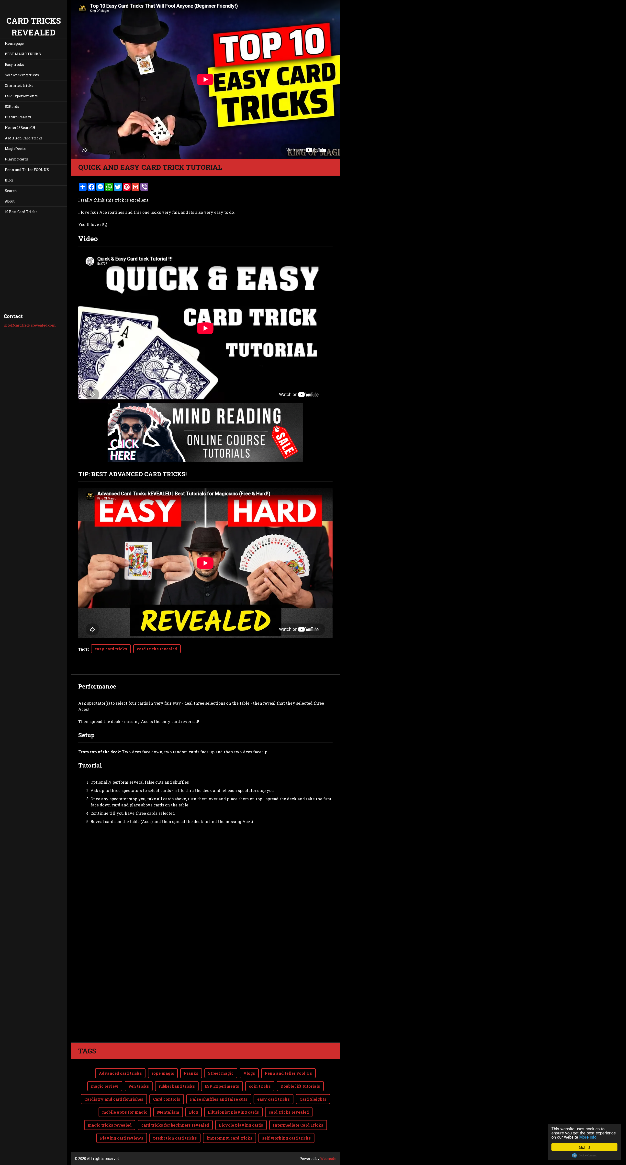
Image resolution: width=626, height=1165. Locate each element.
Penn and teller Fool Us (288, 1073)
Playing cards (17, 159)
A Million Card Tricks (24, 138)
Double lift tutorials (300, 1086)
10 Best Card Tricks (21, 211)
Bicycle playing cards (241, 1125)
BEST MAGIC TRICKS (23, 54)
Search (11, 190)
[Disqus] (205, 974)
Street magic (221, 1073)
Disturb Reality (18, 117)
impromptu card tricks (229, 1138)
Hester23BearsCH (20, 127)
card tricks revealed (157, 648)
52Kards (12, 106)
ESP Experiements (21, 96)
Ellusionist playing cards (233, 1112)
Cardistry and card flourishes (113, 1099)
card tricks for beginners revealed (175, 1125)
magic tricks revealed (110, 1125)
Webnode (328, 1158)
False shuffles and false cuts (218, 1099)
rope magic (163, 1073)
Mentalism (168, 1112)
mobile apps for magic (124, 1112)
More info (587, 1137)
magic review (105, 1086)
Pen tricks (138, 1086)
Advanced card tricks (120, 1073)
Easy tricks (14, 64)
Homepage (14, 43)
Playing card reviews (121, 1138)
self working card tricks (286, 1138)
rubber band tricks (177, 1086)
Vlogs (249, 1073)
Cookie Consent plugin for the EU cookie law (584, 1155)
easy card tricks (111, 648)
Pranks (191, 1073)
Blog (9, 180)
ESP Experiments (222, 1086)
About (10, 201)
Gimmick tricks (19, 85)
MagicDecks (15, 148)
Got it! (584, 1147)
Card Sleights (313, 1099)
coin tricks (260, 1086)
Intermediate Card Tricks (298, 1125)
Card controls (166, 1099)
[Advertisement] (205, 872)
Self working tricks (22, 75)
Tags (83, 649)
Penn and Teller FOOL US (27, 169)
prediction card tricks (175, 1138)
